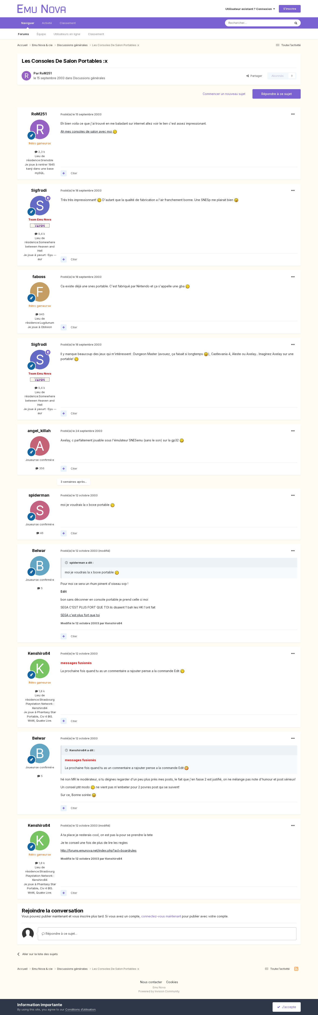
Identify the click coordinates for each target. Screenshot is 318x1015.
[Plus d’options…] (293, 114)
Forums (23, 34)
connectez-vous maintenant (161, 916)
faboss (38, 276)
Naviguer (27, 23)
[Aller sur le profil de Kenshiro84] (40, 668)
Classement (96, 34)
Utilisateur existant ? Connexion (249, 9)
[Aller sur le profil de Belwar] (40, 566)
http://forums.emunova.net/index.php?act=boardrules (99, 850)
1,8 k (41, 691)
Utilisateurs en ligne (67, 34)
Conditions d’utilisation (80, 1009)
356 (41, 468)
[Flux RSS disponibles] (296, 969)
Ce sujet (280, 22)
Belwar (39, 550)
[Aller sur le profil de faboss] (40, 292)
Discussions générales (89, 78)
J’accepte (288, 1007)
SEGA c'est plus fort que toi (80, 615)
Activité (47, 23)
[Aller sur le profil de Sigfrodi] (40, 205)
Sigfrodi (39, 190)
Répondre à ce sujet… (61, 933)
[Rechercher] (296, 22)
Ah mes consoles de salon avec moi (87, 131)
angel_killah (39, 430)
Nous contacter (151, 982)
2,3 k (41, 151)
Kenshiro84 (39, 653)
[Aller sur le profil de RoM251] (26, 75)
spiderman (39, 495)
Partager (255, 75)
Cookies (172, 982)
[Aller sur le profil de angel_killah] (40, 446)
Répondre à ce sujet (276, 94)
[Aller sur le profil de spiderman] (40, 510)
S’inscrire (289, 8)
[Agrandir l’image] (99, 200)
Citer (74, 173)
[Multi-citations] (64, 173)
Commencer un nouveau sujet (224, 94)
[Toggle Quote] (67, 562)
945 (41, 314)
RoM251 (46, 73)
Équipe (41, 34)
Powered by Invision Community (159, 991)
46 (41, 533)
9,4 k (41, 233)
